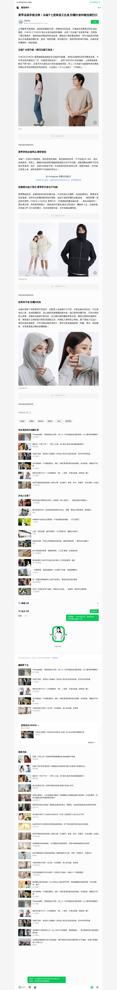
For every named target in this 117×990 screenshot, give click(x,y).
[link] (30, 987)
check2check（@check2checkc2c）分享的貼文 (58, 180)
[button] (22, 987)
